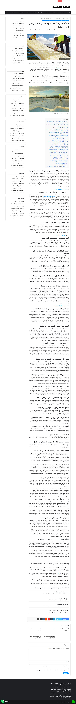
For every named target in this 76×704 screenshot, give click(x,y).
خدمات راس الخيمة (40, 12)
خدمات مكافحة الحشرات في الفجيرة (18, 178)
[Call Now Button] (73, 701)
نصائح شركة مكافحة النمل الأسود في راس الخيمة (35, 637)
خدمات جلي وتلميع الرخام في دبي (18, 31)
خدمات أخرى (14, 12)
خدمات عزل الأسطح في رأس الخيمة (48, 20)
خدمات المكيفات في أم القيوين (19, 204)
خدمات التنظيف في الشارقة (19, 73)
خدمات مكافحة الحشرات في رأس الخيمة (17, 128)
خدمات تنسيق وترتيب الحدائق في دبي (17, 38)
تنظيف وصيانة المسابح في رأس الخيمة (17, 140)
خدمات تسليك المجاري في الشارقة (18, 83)
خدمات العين (59, 12)
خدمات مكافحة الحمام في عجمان (18, 160)
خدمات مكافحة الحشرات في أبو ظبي (17, 103)
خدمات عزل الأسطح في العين (19, 53)
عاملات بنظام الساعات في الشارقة (18, 81)
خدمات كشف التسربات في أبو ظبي (18, 113)
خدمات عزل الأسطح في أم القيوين (18, 213)
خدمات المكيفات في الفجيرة (19, 179)
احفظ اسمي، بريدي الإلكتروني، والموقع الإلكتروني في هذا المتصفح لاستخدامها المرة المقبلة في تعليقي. (52, 670)
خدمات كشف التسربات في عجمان (18, 163)
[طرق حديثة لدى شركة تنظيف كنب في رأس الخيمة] (49, 631)
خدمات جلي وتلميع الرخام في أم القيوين (17, 211)
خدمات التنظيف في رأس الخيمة (18, 124)
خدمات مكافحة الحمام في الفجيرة (18, 183)
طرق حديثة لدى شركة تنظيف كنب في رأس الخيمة (49, 637)
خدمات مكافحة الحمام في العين (18, 58)
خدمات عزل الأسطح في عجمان (18, 161)
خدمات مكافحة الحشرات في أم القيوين (17, 203)
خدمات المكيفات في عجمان (19, 153)
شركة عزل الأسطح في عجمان (60, 189)
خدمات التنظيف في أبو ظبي (19, 101)
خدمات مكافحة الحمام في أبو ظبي (18, 110)
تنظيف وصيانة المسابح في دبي (19, 35)
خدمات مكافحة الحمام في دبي (19, 33)
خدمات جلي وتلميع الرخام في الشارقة (17, 80)
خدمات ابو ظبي (46, 12)
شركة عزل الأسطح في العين (61, 235)
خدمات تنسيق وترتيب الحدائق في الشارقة (17, 88)
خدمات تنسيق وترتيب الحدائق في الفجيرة (17, 190)
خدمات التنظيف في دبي (20, 21)
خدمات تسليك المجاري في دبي (19, 37)
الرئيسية (68, 12)
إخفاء (62, 119)
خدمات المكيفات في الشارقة (19, 76)
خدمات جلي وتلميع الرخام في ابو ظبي (17, 108)
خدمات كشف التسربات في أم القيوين (17, 208)
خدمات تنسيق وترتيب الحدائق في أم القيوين (16, 215)
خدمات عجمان (33, 12)
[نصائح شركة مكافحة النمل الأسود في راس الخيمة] (35, 631)
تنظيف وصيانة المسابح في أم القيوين (18, 216)
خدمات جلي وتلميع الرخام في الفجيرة (17, 181)
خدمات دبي (64, 12)
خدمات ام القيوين (20, 12)
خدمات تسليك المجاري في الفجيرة (18, 186)
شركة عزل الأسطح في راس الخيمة (61, 67)
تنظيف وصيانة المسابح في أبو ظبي (18, 99)
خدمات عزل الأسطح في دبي (19, 28)
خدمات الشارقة (53, 12)
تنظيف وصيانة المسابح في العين (18, 63)
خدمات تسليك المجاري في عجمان (18, 156)
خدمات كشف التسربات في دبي (18, 25)
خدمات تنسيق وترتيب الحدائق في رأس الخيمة (16, 133)
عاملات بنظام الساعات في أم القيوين (18, 206)
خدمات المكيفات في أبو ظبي (19, 105)
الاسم (68, 661)
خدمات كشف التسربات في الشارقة (18, 85)
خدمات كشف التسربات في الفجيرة (18, 188)
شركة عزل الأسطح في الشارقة (60, 305)
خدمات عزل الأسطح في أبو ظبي (18, 106)
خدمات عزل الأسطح (62, 18)
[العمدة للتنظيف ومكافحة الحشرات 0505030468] (61, 6)
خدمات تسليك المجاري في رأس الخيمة (17, 131)
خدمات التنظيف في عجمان (19, 149)
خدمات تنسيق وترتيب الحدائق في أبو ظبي (17, 115)
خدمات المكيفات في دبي (20, 30)
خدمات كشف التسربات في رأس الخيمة (17, 138)
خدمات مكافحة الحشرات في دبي (18, 23)
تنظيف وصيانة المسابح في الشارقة (18, 90)
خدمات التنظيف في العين (19, 48)
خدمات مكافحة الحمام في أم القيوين (18, 218)
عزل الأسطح (60, 573)
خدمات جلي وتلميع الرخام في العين (18, 56)
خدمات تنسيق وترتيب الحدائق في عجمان (17, 165)
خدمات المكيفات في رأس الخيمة (18, 126)
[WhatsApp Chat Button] (2, 701)
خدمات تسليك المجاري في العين (18, 60)
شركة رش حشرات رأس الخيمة (64, 629)
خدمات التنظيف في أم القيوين (19, 201)
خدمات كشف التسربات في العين (18, 55)
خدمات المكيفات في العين (19, 51)
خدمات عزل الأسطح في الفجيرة (18, 185)
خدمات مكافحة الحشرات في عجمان (18, 151)
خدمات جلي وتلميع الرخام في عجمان (18, 158)
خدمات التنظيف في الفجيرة (19, 176)
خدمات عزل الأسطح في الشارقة (18, 78)
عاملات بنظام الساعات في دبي (19, 26)
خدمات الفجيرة (27, 12)
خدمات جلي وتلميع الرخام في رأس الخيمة (17, 135)
